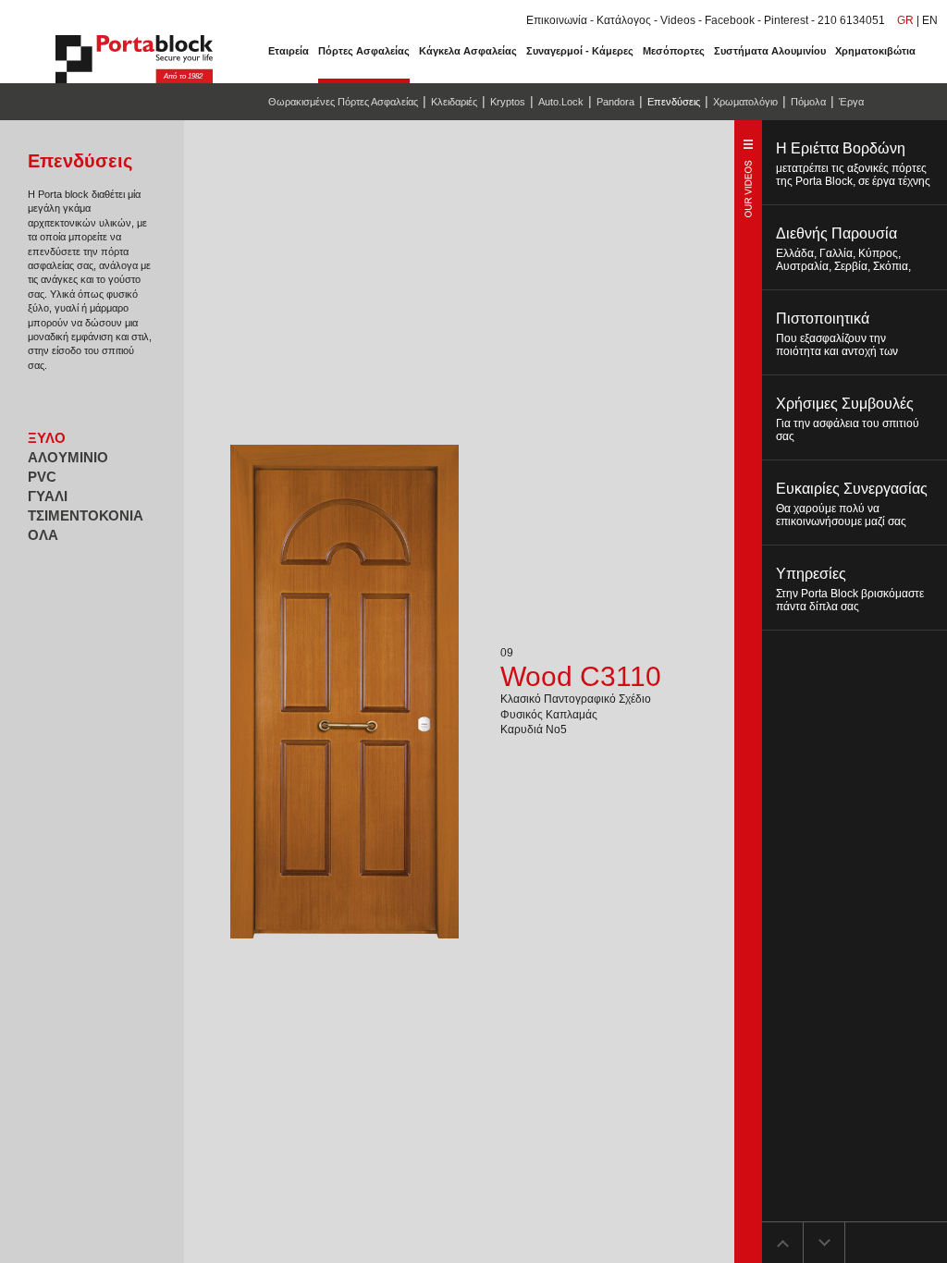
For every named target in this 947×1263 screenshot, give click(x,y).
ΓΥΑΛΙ (48, 496)
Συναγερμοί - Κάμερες (579, 50)
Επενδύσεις (673, 101)
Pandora (615, 101)
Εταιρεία (288, 50)
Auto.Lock (561, 101)
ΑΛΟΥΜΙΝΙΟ (68, 457)
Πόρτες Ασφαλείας (364, 50)
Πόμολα (808, 101)
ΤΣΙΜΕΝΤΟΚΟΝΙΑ (85, 515)
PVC (42, 476)
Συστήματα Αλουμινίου (770, 50)
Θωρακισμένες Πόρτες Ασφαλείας (343, 101)
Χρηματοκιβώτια (875, 50)
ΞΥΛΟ (47, 438)
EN (930, 20)
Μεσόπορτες (674, 50)
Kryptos (507, 101)
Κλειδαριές (454, 101)
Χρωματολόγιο (745, 101)
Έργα (851, 101)
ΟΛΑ (43, 535)
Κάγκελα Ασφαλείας (468, 50)
